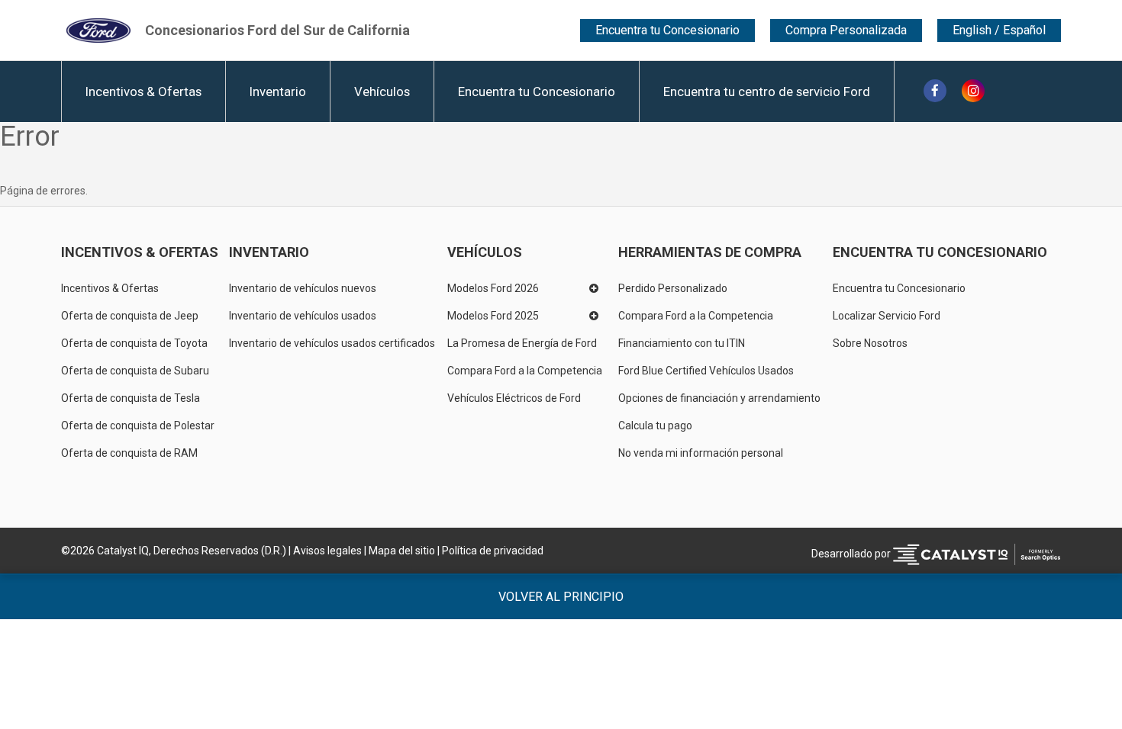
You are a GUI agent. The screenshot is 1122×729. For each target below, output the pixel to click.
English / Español (999, 30)
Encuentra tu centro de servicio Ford (766, 91)
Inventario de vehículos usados (302, 316)
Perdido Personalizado (672, 288)
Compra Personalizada (846, 30)
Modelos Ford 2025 (493, 316)
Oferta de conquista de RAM (129, 453)
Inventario (278, 91)
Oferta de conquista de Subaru (135, 370)
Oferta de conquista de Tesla (130, 398)
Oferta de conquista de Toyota (134, 343)
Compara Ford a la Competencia (524, 370)
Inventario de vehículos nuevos (302, 288)
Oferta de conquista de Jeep (129, 316)
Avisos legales (327, 550)
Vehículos (382, 91)
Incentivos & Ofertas (143, 91)
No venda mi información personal (700, 453)
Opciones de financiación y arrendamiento (719, 398)
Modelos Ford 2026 (493, 288)
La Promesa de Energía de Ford (522, 343)
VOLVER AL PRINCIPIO (561, 596)
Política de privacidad (492, 550)
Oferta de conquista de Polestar (137, 425)
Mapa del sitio (402, 550)
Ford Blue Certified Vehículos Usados (706, 370)
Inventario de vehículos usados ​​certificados (332, 343)
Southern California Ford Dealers (277, 30)
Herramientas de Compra (709, 252)
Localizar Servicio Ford (886, 316)
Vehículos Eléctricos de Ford (514, 398)
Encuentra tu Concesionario (667, 30)
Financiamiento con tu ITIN (681, 343)
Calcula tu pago (655, 425)
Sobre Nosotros (870, 343)
